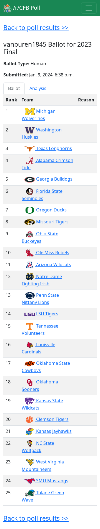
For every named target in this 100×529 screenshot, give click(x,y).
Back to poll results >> (36, 27)
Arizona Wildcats (53, 264)
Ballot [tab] (14, 88)
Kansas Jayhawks (53, 431)
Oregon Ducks (51, 210)
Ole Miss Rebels (52, 252)
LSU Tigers (46, 314)
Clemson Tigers (52, 419)
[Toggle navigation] (89, 8)
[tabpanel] (50, 300)
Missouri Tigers (52, 222)
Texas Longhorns (53, 148)
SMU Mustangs (51, 481)
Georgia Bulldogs (53, 179)
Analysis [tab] (37, 88)
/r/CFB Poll (26, 7)
